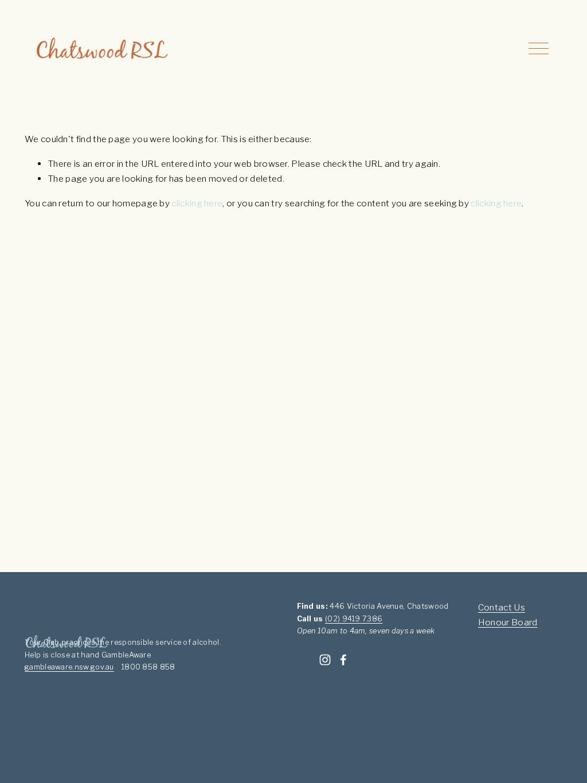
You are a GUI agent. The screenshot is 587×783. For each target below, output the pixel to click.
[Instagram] (325, 659)
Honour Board (508, 622)
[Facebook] (343, 659)
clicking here (196, 203)
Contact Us (501, 607)
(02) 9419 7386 (353, 618)
